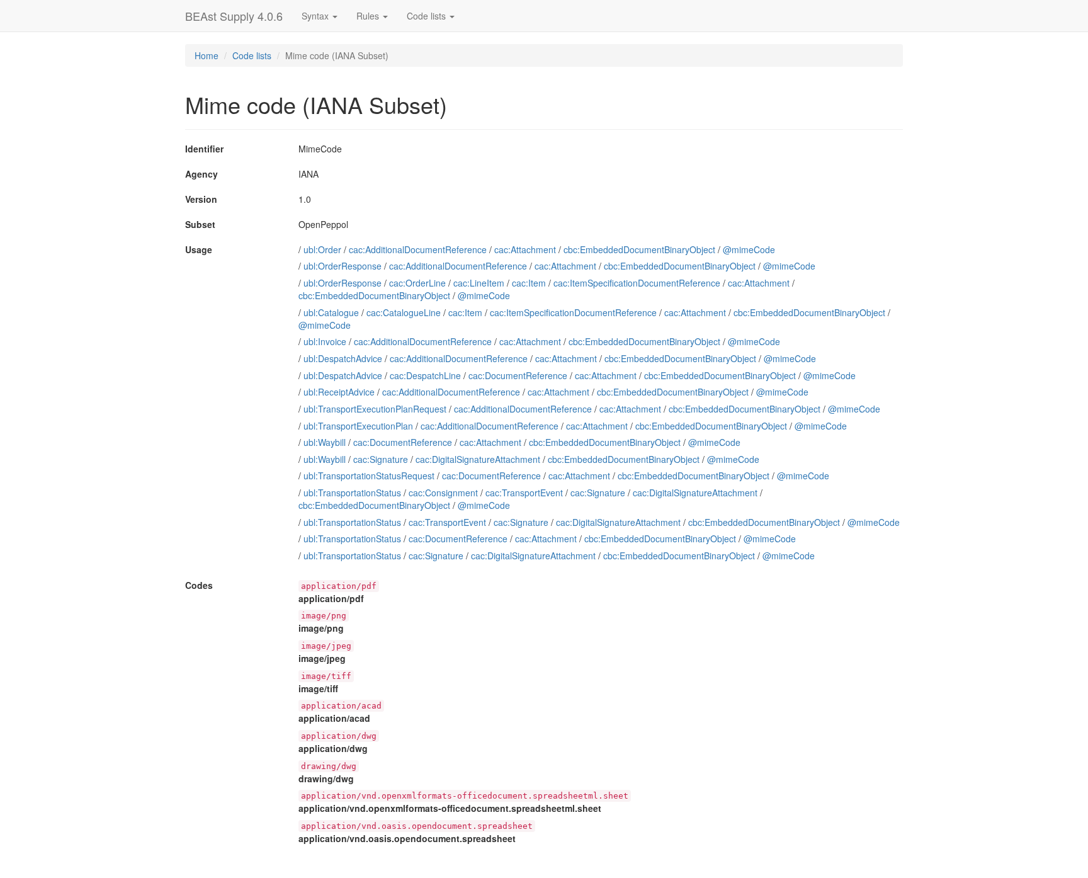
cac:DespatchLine (425, 375)
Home (206, 55)
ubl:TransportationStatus (352, 492)
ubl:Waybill (324, 442)
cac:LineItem (478, 283)
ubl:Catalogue (331, 312)
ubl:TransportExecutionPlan (358, 425)
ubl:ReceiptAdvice (339, 391)
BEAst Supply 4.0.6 (234, 16)
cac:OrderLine (417, 283)
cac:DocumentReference (517, 375)
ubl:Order (322, 249)
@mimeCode (749, 249)
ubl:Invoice (324, 341)
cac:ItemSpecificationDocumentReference (636, 283)
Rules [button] (369, 15)
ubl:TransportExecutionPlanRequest (374, 408)
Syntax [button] (316, 15)
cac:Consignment (443, 492)
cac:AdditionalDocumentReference (418, 249)
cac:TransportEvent (524, 492)
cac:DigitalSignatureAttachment (478, 459)
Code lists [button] (427, 15)
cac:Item (529, 283)
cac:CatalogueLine (403, 312)
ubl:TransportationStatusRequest (368, 475)
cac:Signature (380, 459)
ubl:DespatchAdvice (342, 358)
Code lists (251, 55)
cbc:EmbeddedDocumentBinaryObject (639, 249)
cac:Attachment (525, 249)
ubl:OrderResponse (342, 265)
